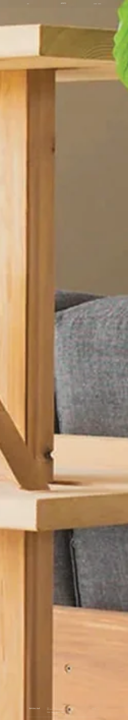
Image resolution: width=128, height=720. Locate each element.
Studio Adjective (50, 709)
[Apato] (64, 3)
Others (62, 712)
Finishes (48, 712)
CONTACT (95, 3)
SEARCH (99, 3)
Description (58, 712)
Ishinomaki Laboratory (58, 709)
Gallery (52, 712)
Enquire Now (94, 708)
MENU (28, 3)
